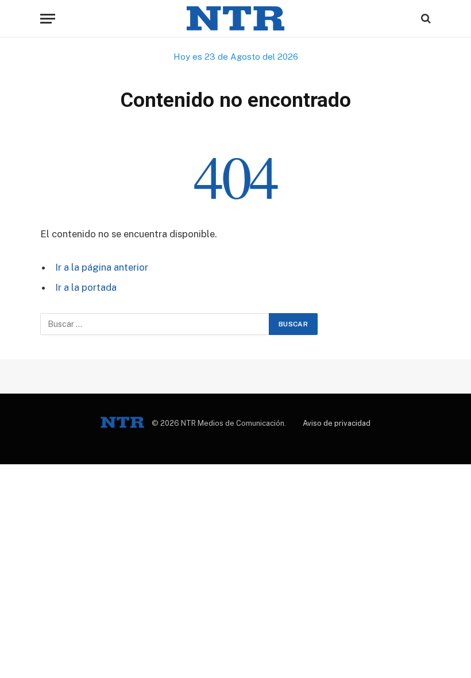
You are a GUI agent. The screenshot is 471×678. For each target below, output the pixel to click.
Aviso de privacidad (336, 423)
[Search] (425, 19)
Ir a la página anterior (101, 267)
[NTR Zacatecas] (235, 19)
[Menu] (47, 19)
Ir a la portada (86, 287)
